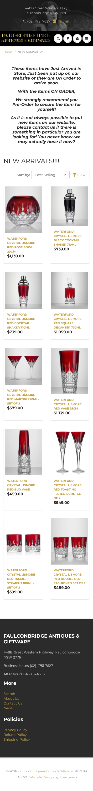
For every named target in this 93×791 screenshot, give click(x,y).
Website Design (41, 777)
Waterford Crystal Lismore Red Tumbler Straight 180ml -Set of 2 (21, 578)
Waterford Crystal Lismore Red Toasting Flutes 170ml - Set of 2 (68, 489)
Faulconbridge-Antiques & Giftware (45, 771)
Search (9, 694)
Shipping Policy (17, 739)
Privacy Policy (15, 730)
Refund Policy (15, 735)
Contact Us (13, 703)
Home (8, 52)
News (8, 708)
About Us (11, 698)
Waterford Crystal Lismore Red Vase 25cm (68, 404)
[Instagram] (68, 21)
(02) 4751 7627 (38, 21)
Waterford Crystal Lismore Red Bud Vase (21, 485)
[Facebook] (61, 21)
